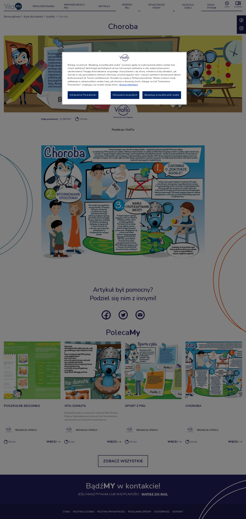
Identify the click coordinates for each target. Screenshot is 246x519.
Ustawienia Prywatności (83, 94)
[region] (124, 78)
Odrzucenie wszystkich (125, 94)
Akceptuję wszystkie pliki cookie (161, 94)
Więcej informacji (128, 84)
